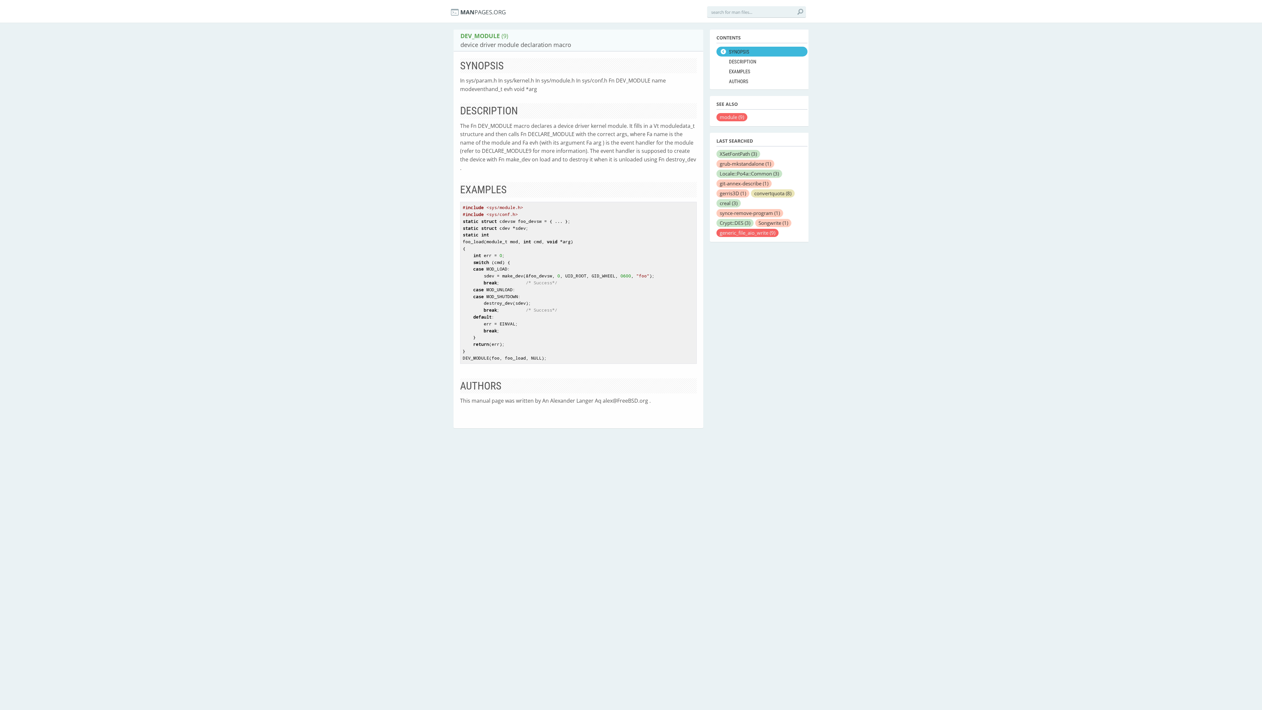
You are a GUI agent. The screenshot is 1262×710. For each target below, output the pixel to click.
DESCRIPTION (742, 62)
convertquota (772, 193)
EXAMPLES (739, 72)
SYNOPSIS (739, 52)
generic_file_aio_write (747, 232)
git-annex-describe (744, 183)
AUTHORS (738, 81)
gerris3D (733, 193)
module (732, 117)
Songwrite (773, 223)
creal (728, 203)
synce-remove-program (750, 213)
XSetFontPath (738, 154)
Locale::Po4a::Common (749, 173)
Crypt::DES (735, 223)
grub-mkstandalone (745, 163)
